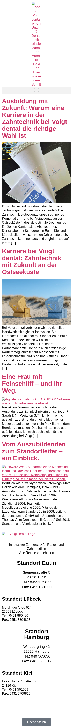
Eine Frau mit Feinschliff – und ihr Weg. (32, 383)
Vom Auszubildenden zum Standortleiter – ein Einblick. (34, 451)
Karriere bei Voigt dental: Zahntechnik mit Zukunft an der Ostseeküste (31, 261)
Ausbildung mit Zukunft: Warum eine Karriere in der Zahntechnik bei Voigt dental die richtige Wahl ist (34, 118)
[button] (36, 90)
